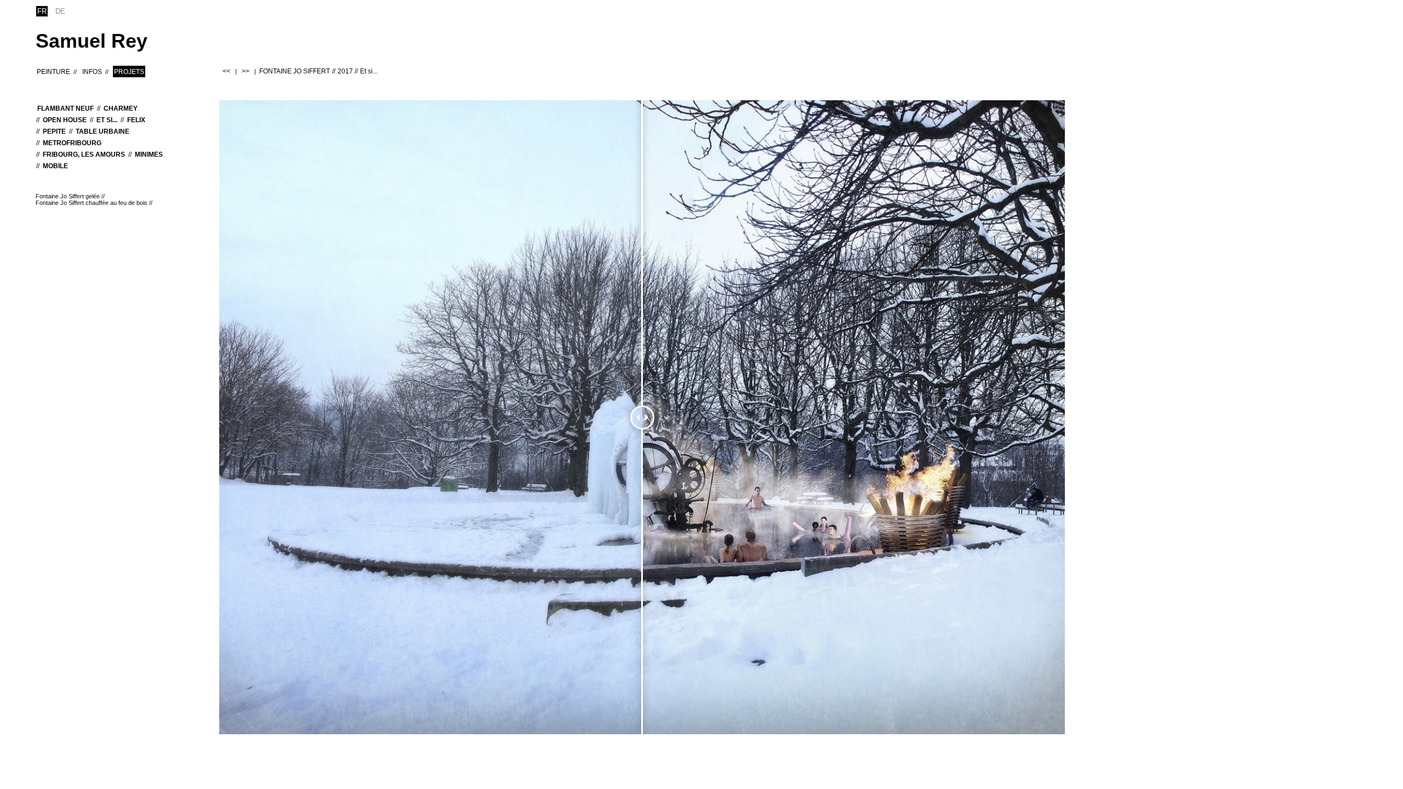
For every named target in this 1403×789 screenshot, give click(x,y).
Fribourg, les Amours (84, 154)
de (60, 11)
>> (245, 71)
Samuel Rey (91, 41)
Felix (136, 120)
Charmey (121, 108)
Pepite (54, 131)
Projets (129, 72)
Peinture (53, 72)
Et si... (106, 120)
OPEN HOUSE (65, 120)
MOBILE (55, 166)
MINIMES (149, 154)
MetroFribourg (72, 143)
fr (42, 11)
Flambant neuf (65, 108)
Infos (92, 72)
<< (226, 71)
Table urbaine (102, 131)
